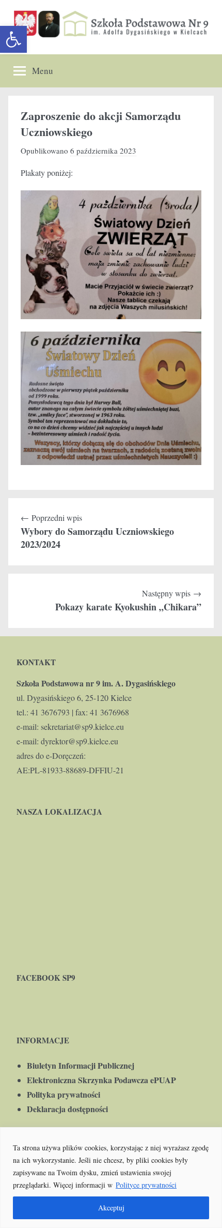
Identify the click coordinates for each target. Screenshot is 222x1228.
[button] (13, 39)
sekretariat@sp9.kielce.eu (82, 726)
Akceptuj (111, 1207)
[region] (111, 1177)
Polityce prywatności (146, 1185)
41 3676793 (50, 712)
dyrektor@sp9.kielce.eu (79, 741)
